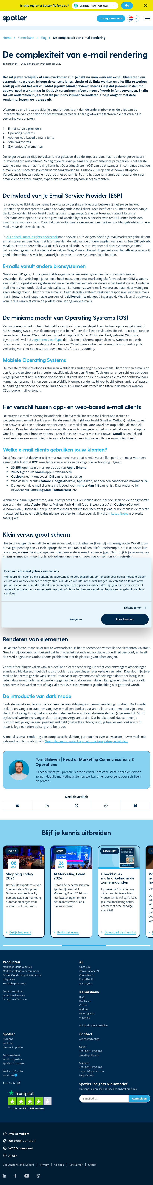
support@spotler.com (91, 1071)
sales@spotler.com (89, 1055)
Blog (81, 997)
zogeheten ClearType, (47, 340)
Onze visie (84, 966)
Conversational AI (89, 971)
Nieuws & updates (13, 1047)
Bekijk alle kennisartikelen (93, 1025)
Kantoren (8, 1043)
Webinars (84, 1017)
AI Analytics (85, 983)
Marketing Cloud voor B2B (17, 966)
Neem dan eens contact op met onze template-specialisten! (86, 741)
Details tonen (132, 607)
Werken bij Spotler (13, 1071)
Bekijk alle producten (14, 983)
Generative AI (86, 975)
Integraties (9, 979)
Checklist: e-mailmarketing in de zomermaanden (119, 891)
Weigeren (76, 619)
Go (127, 5)
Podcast (83, 1009)
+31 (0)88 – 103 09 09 (90, 1067)
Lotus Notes (119, 513)
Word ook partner (13, 1059)
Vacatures (9, 1075)
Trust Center (10, 1083)
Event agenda (86, 1013)
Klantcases (85, 1001)
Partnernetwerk (11, 1055)
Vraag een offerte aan (15, 999)
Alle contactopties (89, 1039)
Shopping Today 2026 (23, 891)
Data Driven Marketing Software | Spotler (15, 18)
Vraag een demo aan (14, 995)
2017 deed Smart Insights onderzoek (31, 237)
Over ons (8, 1039)
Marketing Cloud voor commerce (21, 971)
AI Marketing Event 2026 (71, 891)
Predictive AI (86, 979)
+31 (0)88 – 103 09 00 (90, 1051)
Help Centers (86, 1075)
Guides (83, 1005)
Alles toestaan (125, 619)
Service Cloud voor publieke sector (22, 975)
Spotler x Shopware (13, 1063)
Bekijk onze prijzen (13, 991)
